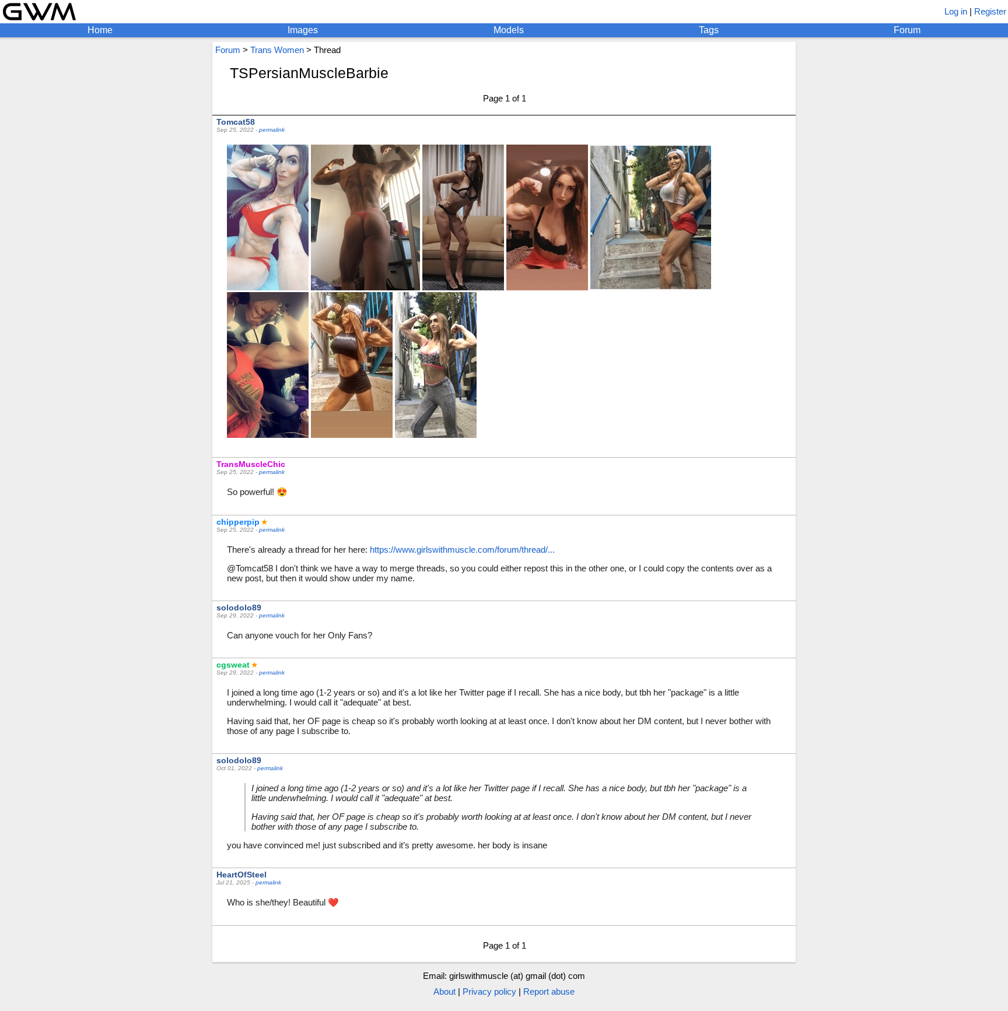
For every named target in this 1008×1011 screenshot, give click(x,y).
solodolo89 (238, 607)
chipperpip (238, 521)
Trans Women (277, 50)
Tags (709, 30)
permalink (272, 130)
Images (303, 30)
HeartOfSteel (241, 874)
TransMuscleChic (250, 464)
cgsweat (233, 664)
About (444, 991)
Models (509, 30)
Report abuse (549, 991)
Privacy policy (489, 991)
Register (990, 11)
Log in (955, 11)
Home (100, 30)
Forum (907, 30)
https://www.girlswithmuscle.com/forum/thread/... (462, 549)
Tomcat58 (235, 122)
